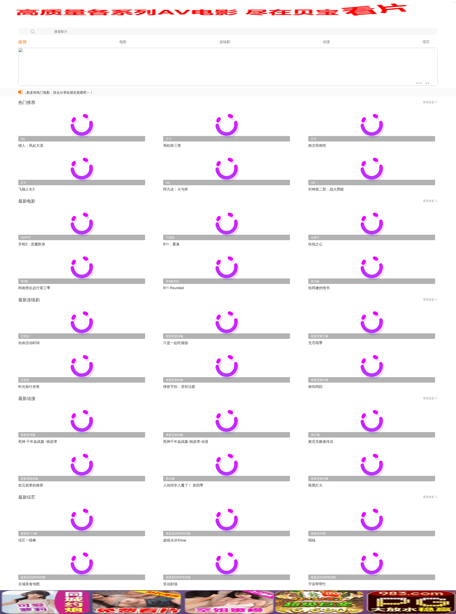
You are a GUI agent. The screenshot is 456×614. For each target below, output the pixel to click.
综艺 (426, 41)
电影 (123, 41)
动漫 (326, 41)
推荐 (22, 42)
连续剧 (224, 41)
